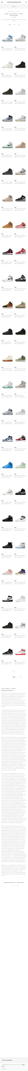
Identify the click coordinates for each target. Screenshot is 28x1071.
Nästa (14, 677)
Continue (4, 1068)
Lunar (10, 24)
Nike (13, 11)
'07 (18, 24)
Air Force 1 (18, 11)
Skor (9, 11)
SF (14, 24)
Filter (14, 6)
